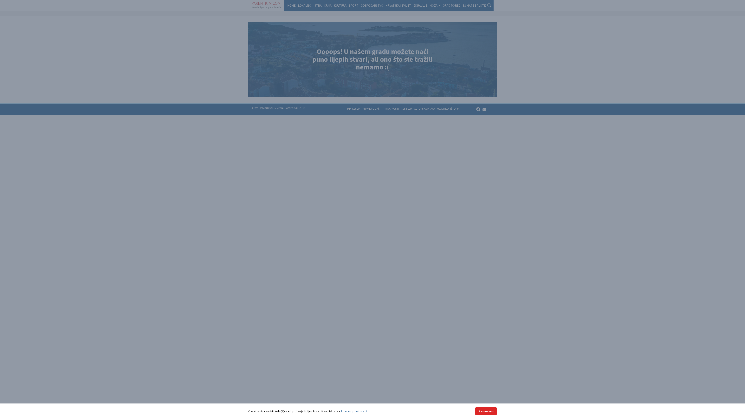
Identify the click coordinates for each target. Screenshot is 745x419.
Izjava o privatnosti (354, 411)
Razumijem (486, 411)
